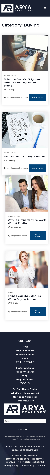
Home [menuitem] (25, 347)
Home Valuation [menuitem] (25, 401)
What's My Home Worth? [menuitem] (25, 393)
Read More (37, 97)
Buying (7, 76)
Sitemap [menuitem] (42, 465)
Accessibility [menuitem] (28, 465)
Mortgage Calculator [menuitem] (25, 397)
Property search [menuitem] (25, 372)
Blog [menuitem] (25, 376)
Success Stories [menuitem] (25, 354)
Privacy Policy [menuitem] (11, 465)
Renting (14, 153)
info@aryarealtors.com (17, 97)
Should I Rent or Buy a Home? (24, 156)
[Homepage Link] (17, 8)
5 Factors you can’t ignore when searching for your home (22, 82)
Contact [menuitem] (25, 358)
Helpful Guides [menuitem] (25, 379)
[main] (25, 174)
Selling (14, 76)
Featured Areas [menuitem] (25, 368)
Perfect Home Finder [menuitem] (25, 389)
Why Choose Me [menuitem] (25, 351)
